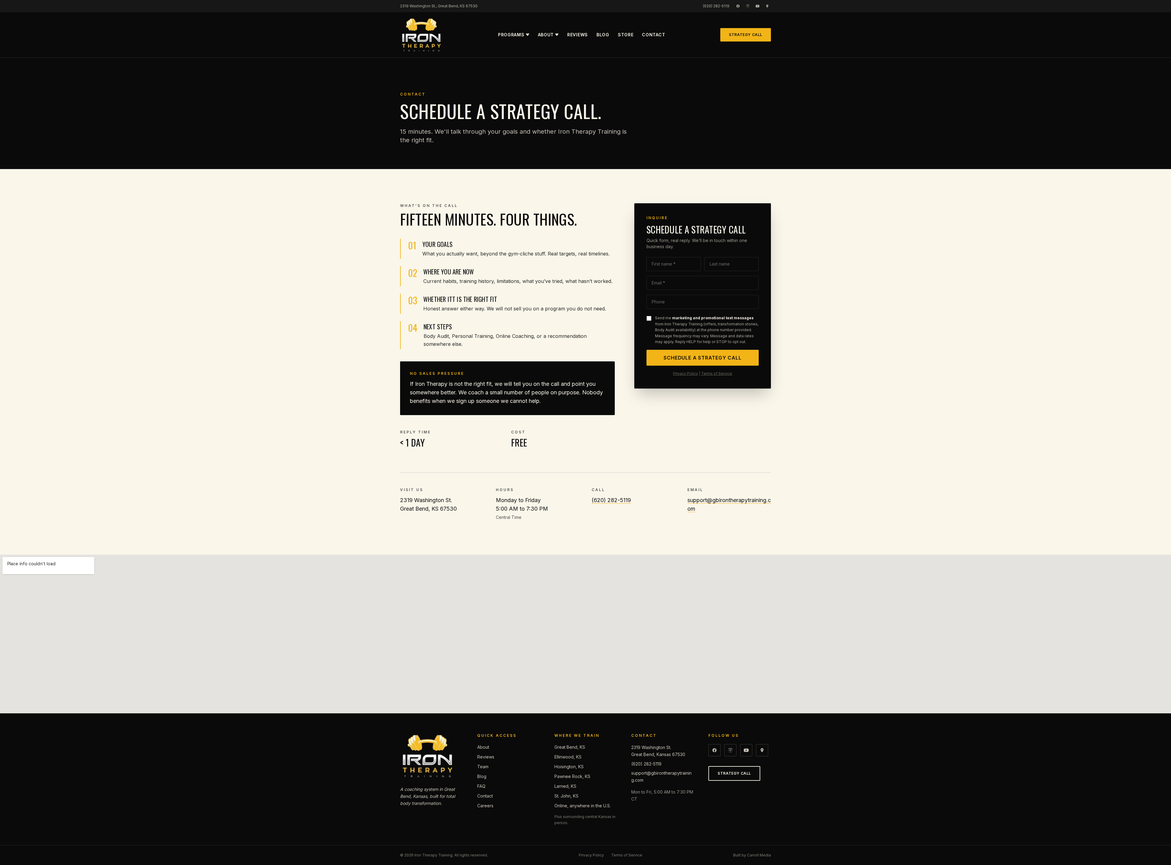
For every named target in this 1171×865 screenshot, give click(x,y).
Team (483, 766)
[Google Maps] (767, 6)
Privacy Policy (685, 373)
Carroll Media (759, 855)
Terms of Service (716, 373)
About (546, 34)
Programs (511, 34)
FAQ (481, 786)
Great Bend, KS (569, 747)
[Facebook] (738, 6)
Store (626, 34)
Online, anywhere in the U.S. (582, 805)
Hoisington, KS (569, 766)
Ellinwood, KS (568, 756)
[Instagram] (747, 6)
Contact (653, 34)
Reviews (577, 34)
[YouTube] (757, 6)
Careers (485, 805)
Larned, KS (565, 786)
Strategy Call (745, 34)
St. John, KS (566, 795)
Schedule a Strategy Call (702, 357)
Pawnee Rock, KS (572, 776)
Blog (602, 34)
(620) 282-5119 (716, 6)
